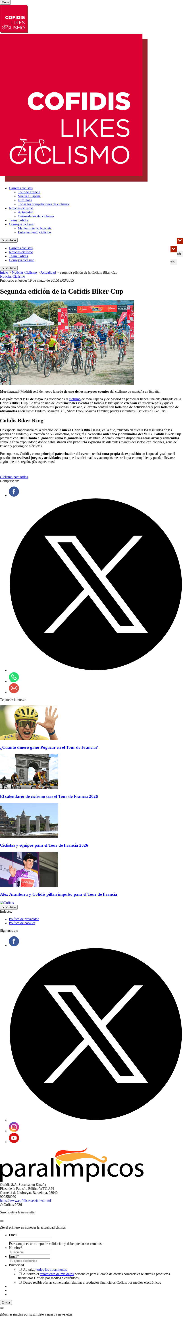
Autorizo (45, 1269)
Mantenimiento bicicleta (35, 228)
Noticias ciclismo (21, 208)
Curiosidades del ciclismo (36, 216)
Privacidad (16, 1265)
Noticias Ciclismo (24, 272)
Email (13, 1235)
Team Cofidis (18, 220)
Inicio (4, 272)
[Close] (2, 1221)
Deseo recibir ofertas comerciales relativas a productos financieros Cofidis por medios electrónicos (92, 1282)
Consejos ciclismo (21, 224)
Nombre (15, 1248)
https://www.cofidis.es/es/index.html (25, 1200)
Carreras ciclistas (21, 188)
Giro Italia (25, 200)
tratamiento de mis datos (57, 1274)
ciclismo (75, 399)
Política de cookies (22, 923)
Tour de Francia (29, 192)
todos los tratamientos (51, 1269)
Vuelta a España (29, 196)
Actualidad (25, 212)
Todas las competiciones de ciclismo (43, 204)
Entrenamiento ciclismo (34, 232)
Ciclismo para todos (14, 477)
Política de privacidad (24, 919)
